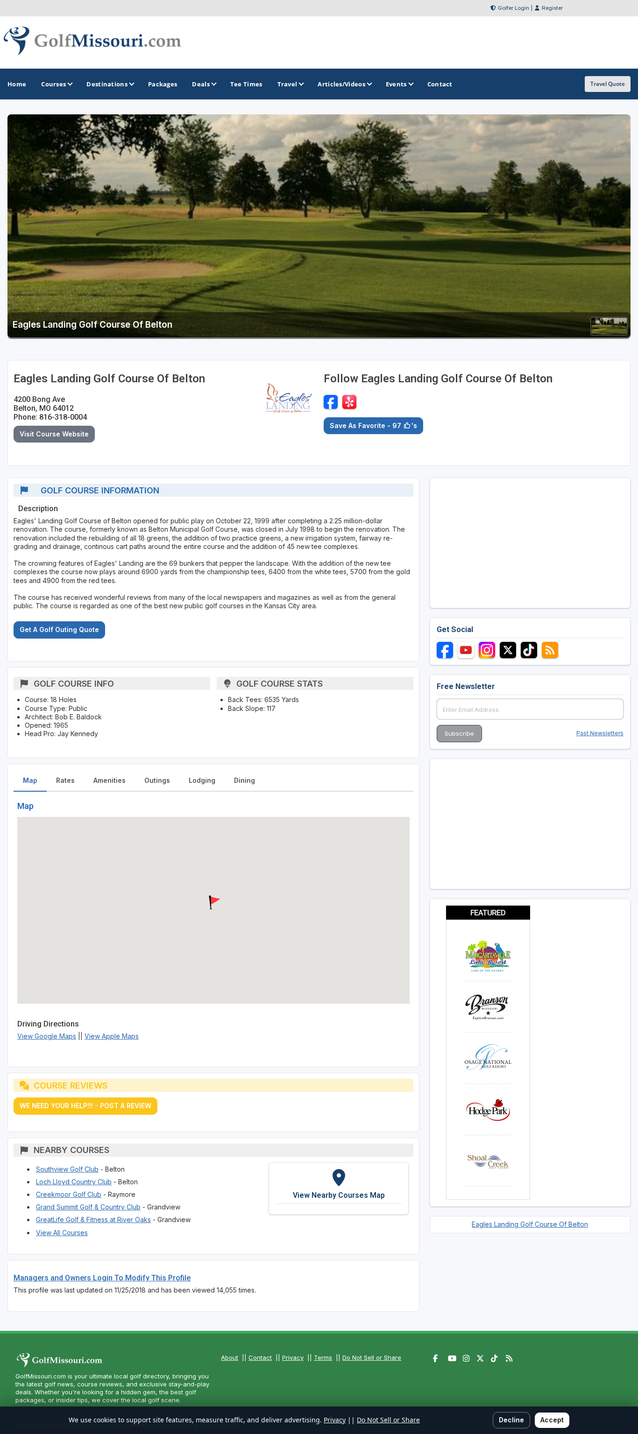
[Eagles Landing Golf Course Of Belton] (609, 332)
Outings (157, 780)
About (229, 1357)
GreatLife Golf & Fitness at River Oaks (93, 1219)
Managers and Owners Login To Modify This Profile (102, 1277)
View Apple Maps (112, 1036)
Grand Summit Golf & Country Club (88, 1207)
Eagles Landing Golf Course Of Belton (530, 1224)
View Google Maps (46, 1036)
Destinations (107, 84)
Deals (201, 84)
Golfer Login (513, 8)
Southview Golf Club (67, 1169)
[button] (213, 902)
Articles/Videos (341, 84)
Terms (323, 1357)
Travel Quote (607, 84)
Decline (511, 1420)
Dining (244, 780)
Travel (287, 84)
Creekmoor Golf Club (68, 1194)
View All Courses (62, 1233)
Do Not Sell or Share (371, 1357)
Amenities (109, 780)
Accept (552, 1420)
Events (396, 84)
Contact (260, 1357)
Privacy (293, 1357)
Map (30, 780)
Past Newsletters (600, 733)
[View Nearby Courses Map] (338, 1188)
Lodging (202, 780)
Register (552, 8)
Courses (53, 84)
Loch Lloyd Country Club (74, 1182)
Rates (65, 780)
